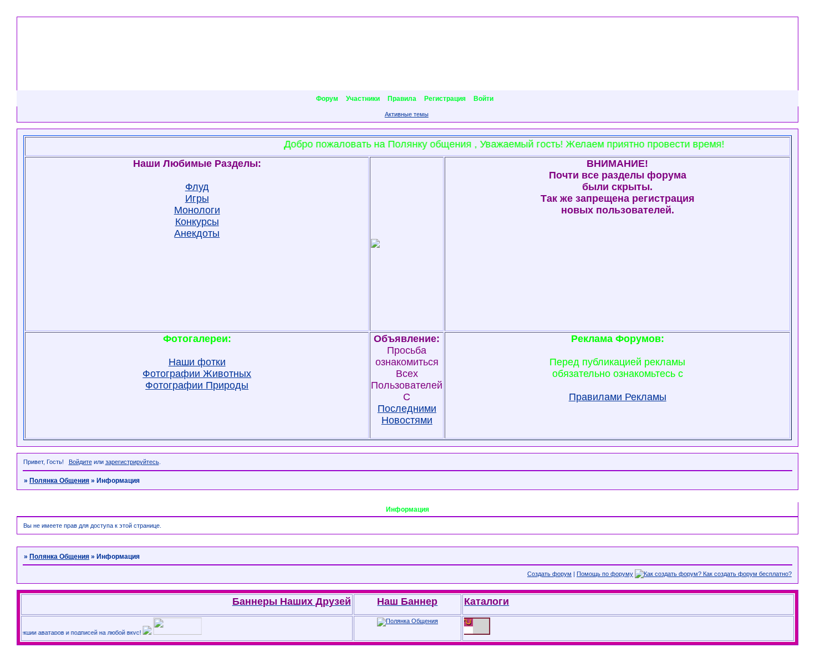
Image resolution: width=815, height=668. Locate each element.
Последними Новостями (407, 414)
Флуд (197, 186)
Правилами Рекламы (617, 396)
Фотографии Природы (196, 385)
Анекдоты (197, 233)
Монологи (197, 210)
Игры (197, 198)
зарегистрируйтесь (132, 461)
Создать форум (549, 573)
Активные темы (407, 114)
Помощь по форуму (605, 573)
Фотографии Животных (196, 373)
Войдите (80, 461)
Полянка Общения (59, 481)
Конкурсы (197, 221)
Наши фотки (197, 362)
